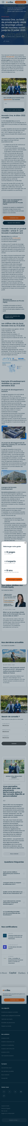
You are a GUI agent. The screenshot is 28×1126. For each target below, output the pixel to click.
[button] (25, 542)
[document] (14, 563)
